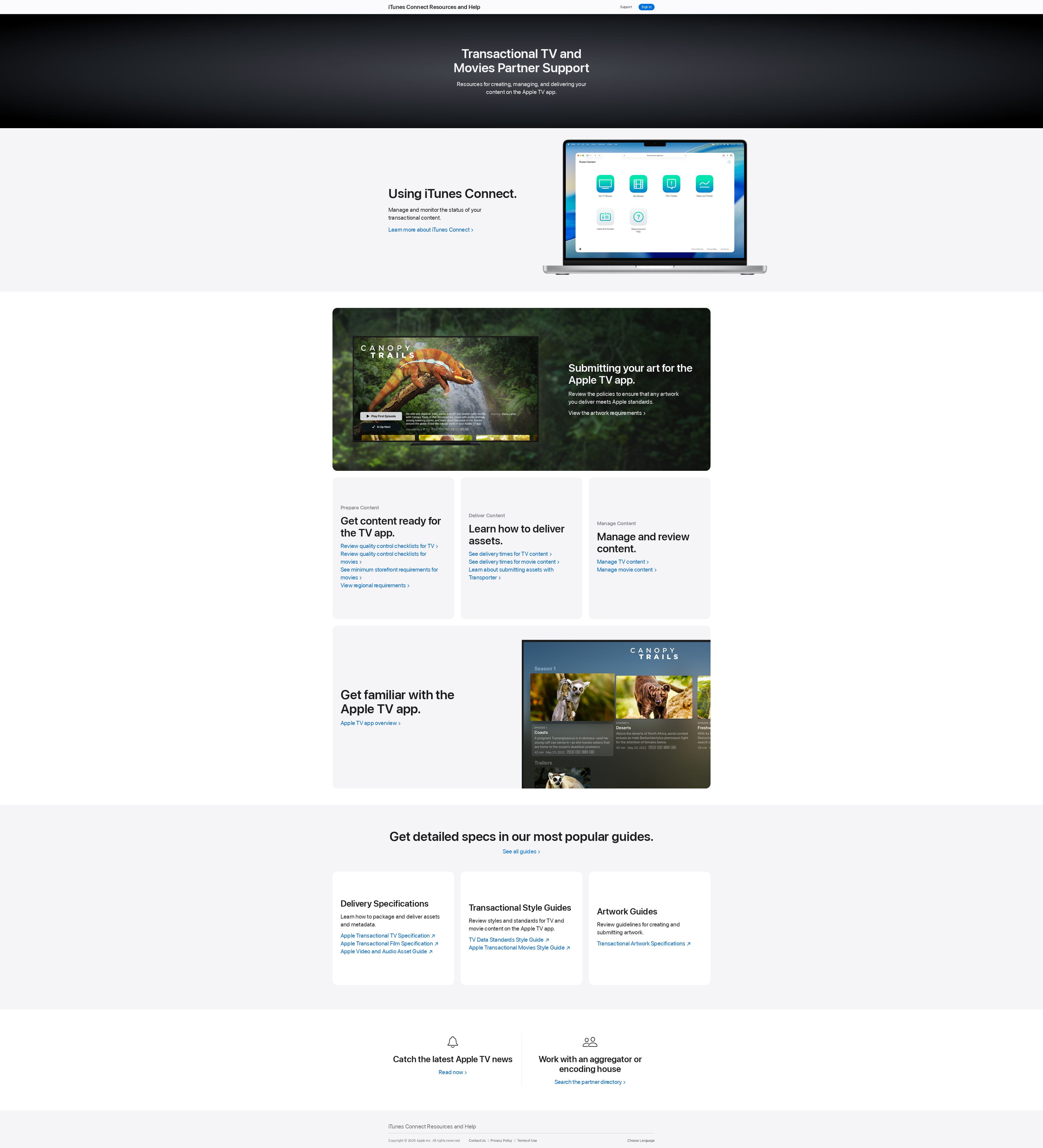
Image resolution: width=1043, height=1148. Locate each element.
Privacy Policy (501, 1141)
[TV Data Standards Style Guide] (521, 928)
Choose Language (641, 1141)
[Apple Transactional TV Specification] (393, 928)
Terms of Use (527, 1141)
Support (626, 7)
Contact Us (477, 1141)
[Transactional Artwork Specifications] (650, 928)
